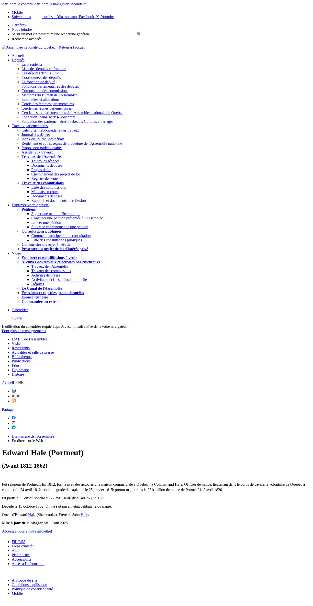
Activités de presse (45, 275)
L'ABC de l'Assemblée (29, 339)
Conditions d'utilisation (29, 585)
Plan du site (21, 555)
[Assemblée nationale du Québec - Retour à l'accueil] (43, 47)
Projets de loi (41, 170)
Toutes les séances (45, 161)
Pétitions (29, 209)
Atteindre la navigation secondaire (60, 4)
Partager (8, 409)
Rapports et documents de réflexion (58, 200)
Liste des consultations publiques (56, 240)
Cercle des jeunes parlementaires (47, 108)
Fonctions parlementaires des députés (50, 86)
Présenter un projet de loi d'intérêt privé (55, 249)
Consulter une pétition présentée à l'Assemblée (67, 218)
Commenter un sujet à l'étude (46, 244)
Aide (15, 550)
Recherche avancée (27, 39)
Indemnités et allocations (40, 99)
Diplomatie (20, 370)
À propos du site (24, 580)
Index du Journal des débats (43, 139)
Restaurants (21, 348)
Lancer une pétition (46, 222)
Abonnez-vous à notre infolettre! (27, 531)
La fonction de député (38, 82)
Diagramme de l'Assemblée (33, 436)
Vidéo (16, 253)
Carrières (19, 25)
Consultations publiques (41, 231)
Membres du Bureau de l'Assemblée (49, 95)
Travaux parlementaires (30, 126)
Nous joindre (22, 29)
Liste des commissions (48, 187)
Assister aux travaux (37, 152)
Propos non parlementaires (42, 148)
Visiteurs (18, 343)
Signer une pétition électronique (55, 214)
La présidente (32, 64)
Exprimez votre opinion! (30, 205)
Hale (31, 515)
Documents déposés (46, 165)
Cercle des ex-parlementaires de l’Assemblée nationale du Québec (72, 113)
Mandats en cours (44, 192)
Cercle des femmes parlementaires (48, 104)
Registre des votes (45, 178)
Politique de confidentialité (32, 589)
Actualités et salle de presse (33, 352)
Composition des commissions (45, 91)
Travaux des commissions (43, 183)
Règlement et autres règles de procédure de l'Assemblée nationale (72, 143)
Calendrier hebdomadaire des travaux (50, 130)
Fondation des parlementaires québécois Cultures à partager (67, 121)
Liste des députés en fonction (44, 69)
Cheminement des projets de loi (55, 174)
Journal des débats (36, 135)
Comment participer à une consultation (61, 236)
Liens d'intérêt (23, 546)
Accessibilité (21, 559)
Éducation (19, 365)
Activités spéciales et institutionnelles (59, 279)
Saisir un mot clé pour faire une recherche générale (51, 34)
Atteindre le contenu (17, 4)
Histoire (18, 374)
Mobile (17, 593)
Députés (18, 60)
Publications (21, 361)
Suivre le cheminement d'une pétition (59, 227)
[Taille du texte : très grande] (19, 396)
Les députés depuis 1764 (41, 73)
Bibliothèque (22, 357)
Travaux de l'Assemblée (41, 156)
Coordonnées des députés (41, 77)
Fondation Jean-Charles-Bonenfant (48, 117)
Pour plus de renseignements (24, 331)
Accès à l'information (28, 564)
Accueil (18, 55)
